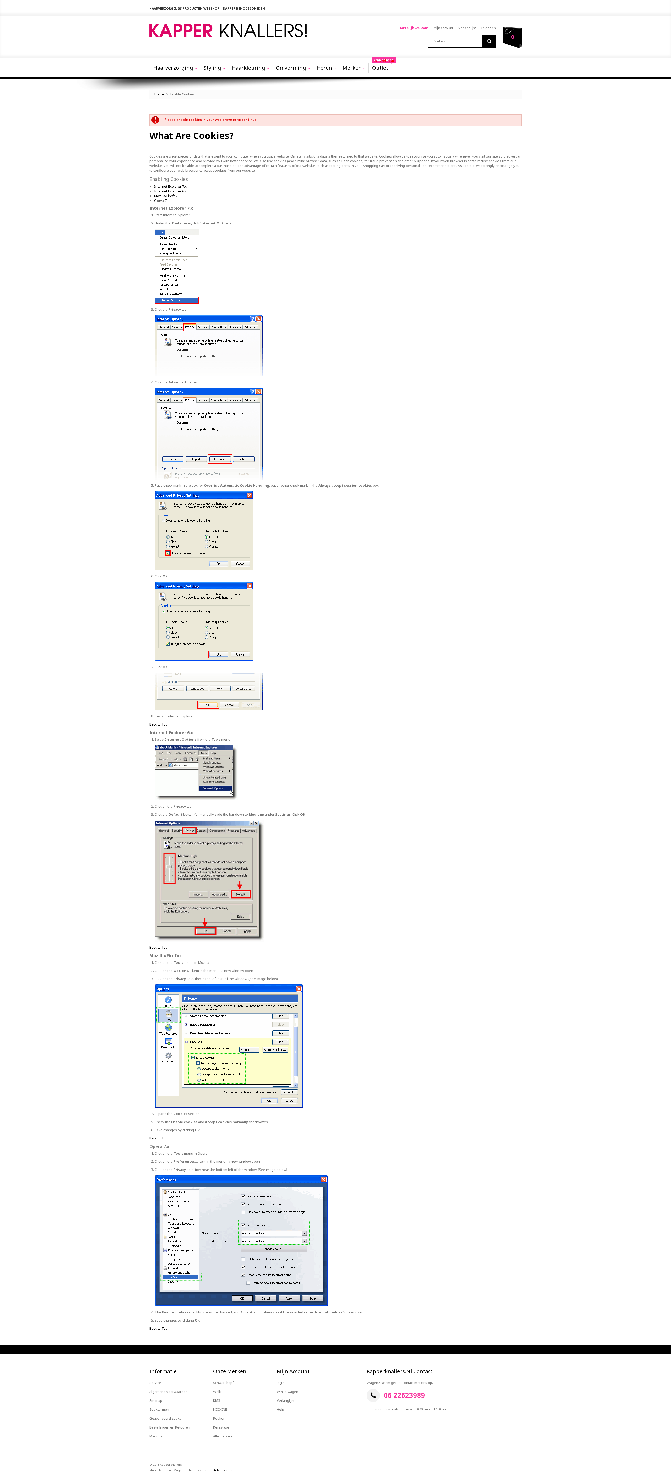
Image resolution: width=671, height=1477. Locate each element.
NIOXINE (220, 1409)
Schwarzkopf (223, 1382)
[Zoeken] (489, 41)
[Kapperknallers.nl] (228, 30)
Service (155, 1382)
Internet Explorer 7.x (170, 186)
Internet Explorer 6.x (170, 191)
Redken (219, 1418)
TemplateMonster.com (219, 1470)
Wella (217, 1391)
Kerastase (221, 1427)
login (281, 1382)
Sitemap (155, 1400)
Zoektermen (159, 1409)
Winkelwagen (287, 1391)
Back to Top (158, 724)
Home (159, 94)
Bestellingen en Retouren (169, 1427)
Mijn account (443, 27)
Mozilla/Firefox (165, 195)
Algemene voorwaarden (168, 1391)
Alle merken (222, 1436)
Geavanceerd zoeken (166, 1418)
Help (280, 1409)
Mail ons (156, 1436)
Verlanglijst (467, 27)
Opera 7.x (161, 200)
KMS (216, 1400)
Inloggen (488, 27)
